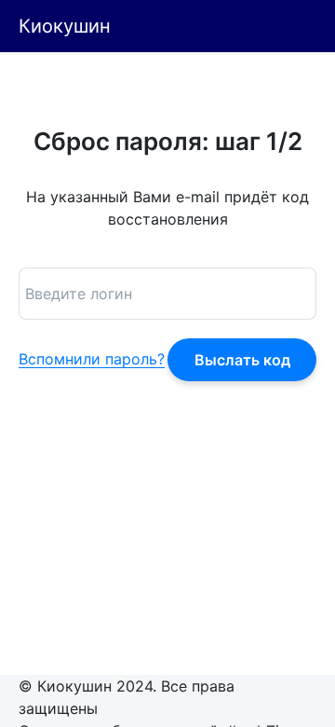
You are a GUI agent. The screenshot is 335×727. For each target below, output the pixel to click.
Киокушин (65, 26)
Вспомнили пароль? (92, 359)
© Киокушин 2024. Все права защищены (126, 697)
